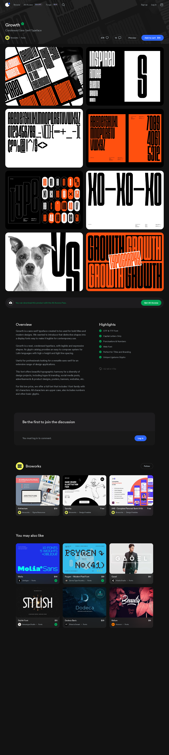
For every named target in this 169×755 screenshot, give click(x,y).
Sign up (144, 4)
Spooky (68, 508)
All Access (32, 4)
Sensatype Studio (28, 624)
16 (116, 37)
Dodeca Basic (71, 620)
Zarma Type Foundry (76, 581)
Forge (51, 4)
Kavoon (119, 624)
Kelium (114, 620)
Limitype (25, 581)
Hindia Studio (121, 581)
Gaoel (114, 576)
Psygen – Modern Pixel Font (77, 576)
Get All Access (151, 302)
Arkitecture (22, 508)
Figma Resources (38, 512)
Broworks (14, 38)
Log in (153, 4)
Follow (147, 466)
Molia (20, 576)
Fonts (23, 38)
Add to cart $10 (153, 37)
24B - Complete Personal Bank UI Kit (127, 508)
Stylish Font (23, 620)
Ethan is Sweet (74, 624)
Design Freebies (85, 512)
